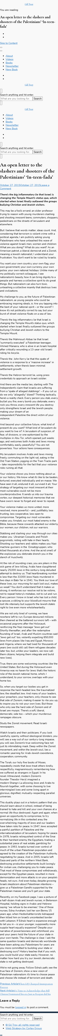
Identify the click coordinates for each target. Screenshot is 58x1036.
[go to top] (1, 1035)
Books (9, 62)
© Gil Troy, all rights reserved (23, 1025)
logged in (20, 1007)
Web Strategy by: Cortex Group (24, 1028)
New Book (12, 69)
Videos (9, 59)
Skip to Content (8, 43)
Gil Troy (29, 4)
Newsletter (12, 66)
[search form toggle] (1, 91)
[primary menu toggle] (1, 47)
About (9, 56)
